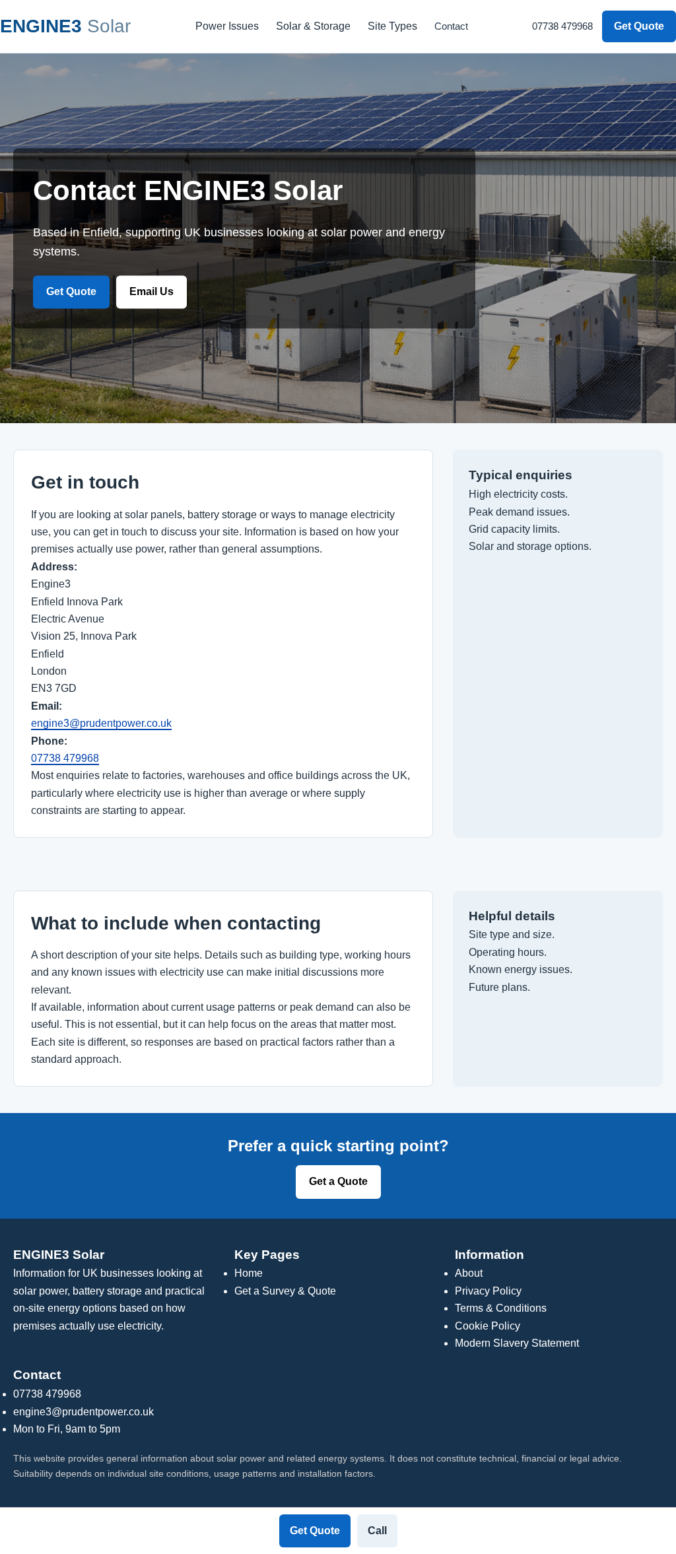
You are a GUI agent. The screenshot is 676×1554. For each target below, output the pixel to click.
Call (377, 1530)
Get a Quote (338, 1181)
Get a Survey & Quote (285, 1291)
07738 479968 (562, 26)
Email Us (151, 292)
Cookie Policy (487, 1326)
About (469, 1273)
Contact (451, 26)
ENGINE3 (65, 26)
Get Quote (639, 26)
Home (248, 1273)
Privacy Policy (488, 1291)
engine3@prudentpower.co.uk (101, 723)
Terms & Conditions (501, 1308)
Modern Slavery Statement (517, 1343)
